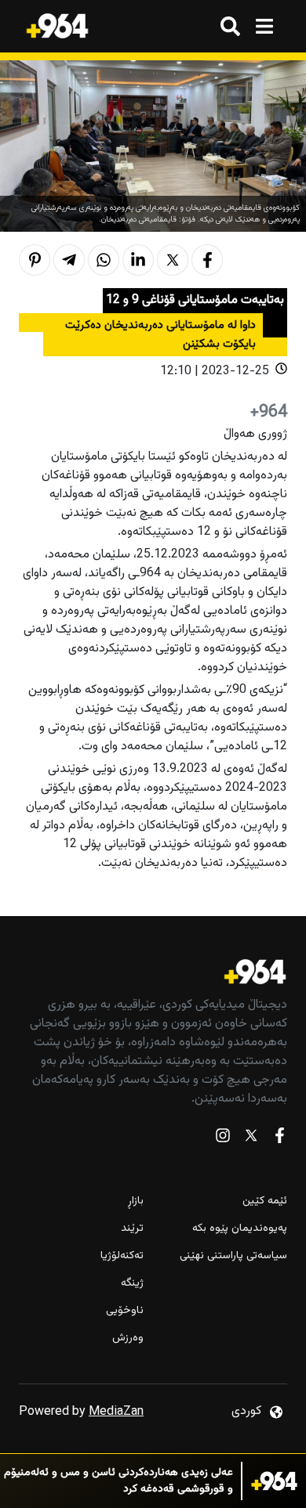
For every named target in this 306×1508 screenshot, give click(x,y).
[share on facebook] (207, 260)
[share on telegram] (69, 260)
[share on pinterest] (34, 260)
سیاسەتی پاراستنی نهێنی (233, 1256)
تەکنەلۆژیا (122, 1256)
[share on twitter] (172, 260)
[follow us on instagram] (223, 1138)
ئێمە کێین (264, 1201)
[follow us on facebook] (279, 1138)
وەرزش (128, 1338)
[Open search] (230, 26)
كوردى (246, 1411)
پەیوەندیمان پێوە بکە (239, 1229)
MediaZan (116, 1412)
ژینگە (132, 1283)
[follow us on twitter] (251, 1138)
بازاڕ (136, 1201)
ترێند (132, 1229)
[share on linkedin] (138, 260)
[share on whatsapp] (103, 260)
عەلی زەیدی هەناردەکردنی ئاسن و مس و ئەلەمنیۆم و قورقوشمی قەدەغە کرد (118, 1481)
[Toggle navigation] (264, 26)
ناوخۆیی (125, 1311)
